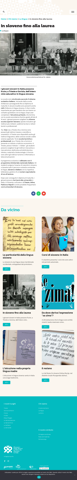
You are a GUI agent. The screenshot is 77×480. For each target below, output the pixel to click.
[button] (4, 11)
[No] (75, 475)
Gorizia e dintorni (9, 411)
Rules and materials (43, 437)
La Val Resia (7, 425)
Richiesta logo (42, 439)
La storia (40, 413)
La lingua (23, 18)
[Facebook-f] (5, 461)
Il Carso (6, 413)
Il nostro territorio (43, 408)
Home (3, 18)
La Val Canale (7, 428)
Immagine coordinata (44, 434)
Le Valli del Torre (8, 423)
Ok (39, 477)
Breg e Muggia (8, 418)
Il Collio (6, 416)
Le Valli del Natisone (9, 420)
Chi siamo (12, 18)
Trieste (6, 408)
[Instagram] (8, 461)
